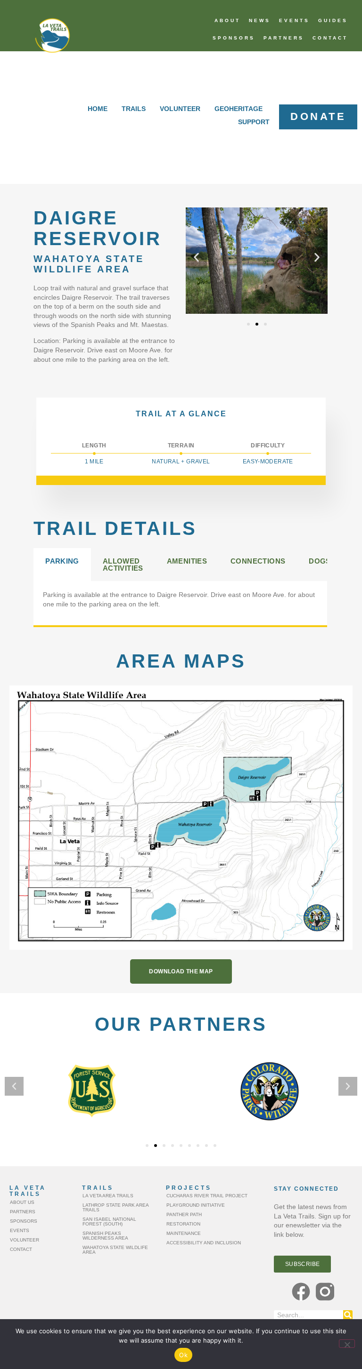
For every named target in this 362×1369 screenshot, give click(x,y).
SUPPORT (254, 122)
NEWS (260, 20)
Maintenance (183, 1233)
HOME (97, 108)
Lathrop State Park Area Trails (115, 1207)
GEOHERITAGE (238, 108)
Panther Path (184, 1214)
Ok (183, 1355)
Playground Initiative (195, 1205)
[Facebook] (301, 1291)
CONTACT (330, 37)
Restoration (183, 1223)
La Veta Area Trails (107, 1195)
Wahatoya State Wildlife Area (115, 1250)
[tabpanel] (180, 603)
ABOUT (227, 20)
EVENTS (294, 20)
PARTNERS (283, 37)
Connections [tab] (257, 561)
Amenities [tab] (187, 561)
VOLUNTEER (180, 108)
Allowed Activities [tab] (123, 564)
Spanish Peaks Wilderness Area (105, 1236)
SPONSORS (234, 37)
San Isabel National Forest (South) (109, 1221)
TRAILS (134, 108)
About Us (22, 1202)
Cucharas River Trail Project (206, 1195)
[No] (347, 1343)
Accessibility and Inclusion (203, 1242)
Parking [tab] (62, 561)
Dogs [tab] (320, 561)
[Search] (348, 1315)
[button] (196, 257)
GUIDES (333, 20)
